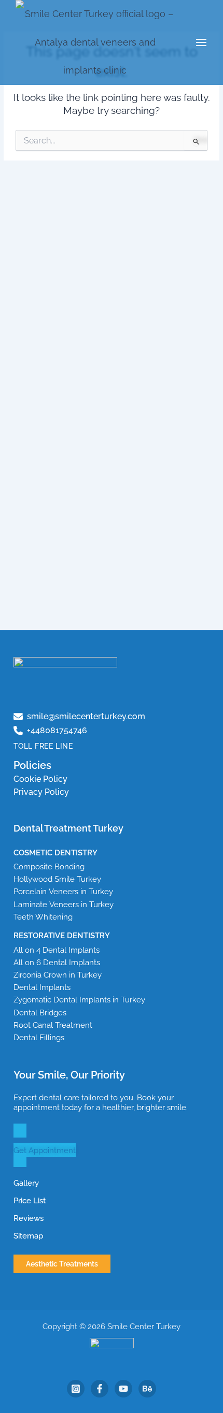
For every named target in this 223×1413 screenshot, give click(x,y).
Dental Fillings (38, 1037)
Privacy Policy (41, 792)
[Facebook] (99, 1388)
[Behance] (147, 1388)
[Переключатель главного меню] (201, 42)
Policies (32, 765)
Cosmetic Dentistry (55, 852)
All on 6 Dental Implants (56, 962)
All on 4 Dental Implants (56, 949)
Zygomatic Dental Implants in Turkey (79, 999)
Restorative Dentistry (61, 935)
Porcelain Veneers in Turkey (63, 891)
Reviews (28, 1218)
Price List (29, 1200)
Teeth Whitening (43, 916)
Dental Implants (42, 987)
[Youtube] (123, 1388)
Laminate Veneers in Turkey (63, 904)
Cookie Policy (40, 779)
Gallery (26, 1182)
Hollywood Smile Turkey (57, 879)
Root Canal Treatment (52, 1025)
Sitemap (28, 1235)
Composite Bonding (49, 866)
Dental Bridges (39, 1012)
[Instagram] (76, 1388)
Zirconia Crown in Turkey (57, 974)
